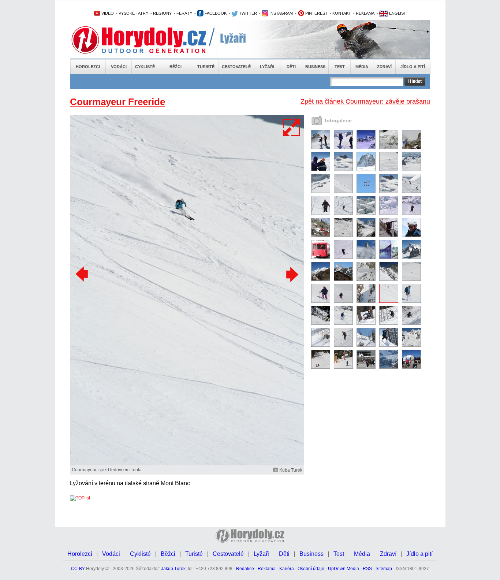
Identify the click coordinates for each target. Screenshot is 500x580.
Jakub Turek (173, 568)
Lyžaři (267, 66)
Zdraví (384, 66)
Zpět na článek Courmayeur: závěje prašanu (365, 101)
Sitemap (384, 568)
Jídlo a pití (412, 66)
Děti (291, 66)
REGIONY (162, 13)
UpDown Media (343, 568)
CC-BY (78, 568)
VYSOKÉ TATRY (133, 13)
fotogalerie (338, 120)
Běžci (175, 66)
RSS (367, 568)
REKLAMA (365, 13)
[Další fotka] (291, 274)
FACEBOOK (215, 13)
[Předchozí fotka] (83, 274)
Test (340, 66)
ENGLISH (397, 13)
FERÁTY (184, 13)
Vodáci (119, 66)
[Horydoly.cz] (147, 40)
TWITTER (247, 13)
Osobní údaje (311, 568)
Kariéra (286, 568)
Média (361, 66)
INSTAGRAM (280, 13)
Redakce (245, 568)
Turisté (205, 66)
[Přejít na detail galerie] (187, 463)
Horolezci (88, 66)
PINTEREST (316, 13)
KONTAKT (341, 13)
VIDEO (107, 13)
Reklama (267, 568)
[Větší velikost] (292, 127)
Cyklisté (145, 66)
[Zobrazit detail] (320, 147)
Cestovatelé (236, 66)
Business (315, 66)
